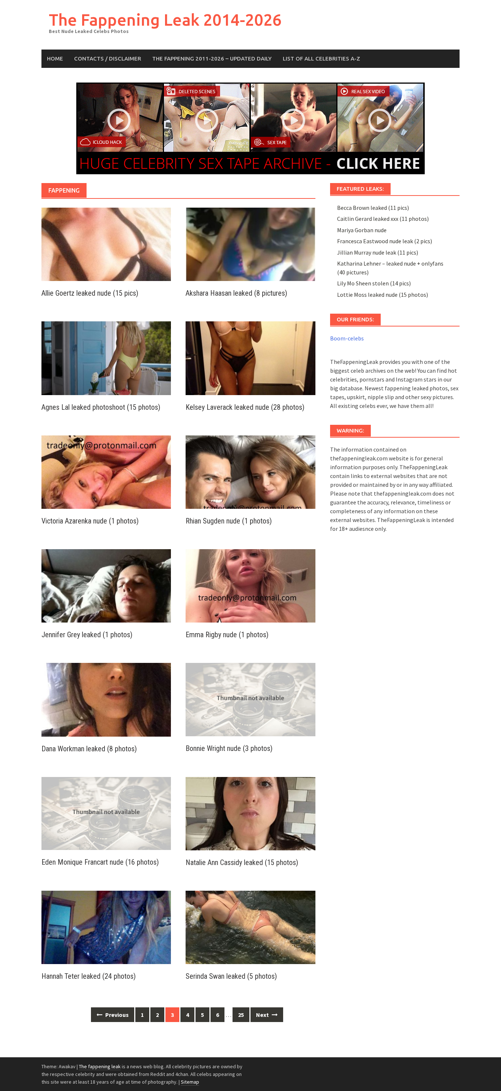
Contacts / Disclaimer (107, 58)
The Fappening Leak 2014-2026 (165, 20)
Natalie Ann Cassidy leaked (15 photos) (242, 862)
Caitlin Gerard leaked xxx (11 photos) (383, 218)
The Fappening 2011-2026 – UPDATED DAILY (212, 58)
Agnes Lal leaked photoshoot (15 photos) (100, 407)
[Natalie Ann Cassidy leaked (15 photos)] (250, 813)
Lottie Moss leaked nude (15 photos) (382, 294)
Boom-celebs (347, 338)
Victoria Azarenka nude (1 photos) (90, 521)
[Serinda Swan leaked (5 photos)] (250, 926)
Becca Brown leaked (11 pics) (373, 207)
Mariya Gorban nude (362, 230)
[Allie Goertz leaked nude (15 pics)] (106, 243)
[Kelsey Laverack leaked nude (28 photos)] (250, 357)
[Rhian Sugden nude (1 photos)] (250, 471)
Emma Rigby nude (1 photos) (227, 634)
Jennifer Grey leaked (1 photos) (86, 634)
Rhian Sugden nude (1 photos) (229, 521)
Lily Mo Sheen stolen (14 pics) (374, 283)
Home (55, 58)
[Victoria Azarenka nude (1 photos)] (106, 471)
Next (263, 1014)
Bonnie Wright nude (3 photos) (229, 748)
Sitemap (190, 1082)
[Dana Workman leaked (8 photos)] (106, 699)
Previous (116, 1014)
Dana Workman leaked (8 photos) (89, 748)
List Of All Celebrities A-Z (321, 58)
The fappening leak (100, 1066)
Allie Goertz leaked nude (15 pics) (89, 293)
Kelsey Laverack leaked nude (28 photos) (245, 407)
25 (241, 1014)
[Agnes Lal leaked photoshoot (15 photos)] (106, 357)
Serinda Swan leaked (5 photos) (231, 976)
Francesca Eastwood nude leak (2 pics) (384, 241)
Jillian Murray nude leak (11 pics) (377, 252)
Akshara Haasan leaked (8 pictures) (236, 293)
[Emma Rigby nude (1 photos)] (250, 585)
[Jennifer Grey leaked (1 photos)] (106, 585)
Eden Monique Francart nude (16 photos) (100, 862)
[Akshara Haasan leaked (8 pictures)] (250, 243)
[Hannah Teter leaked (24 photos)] (106, 926)
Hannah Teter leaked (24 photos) (88, 976)
